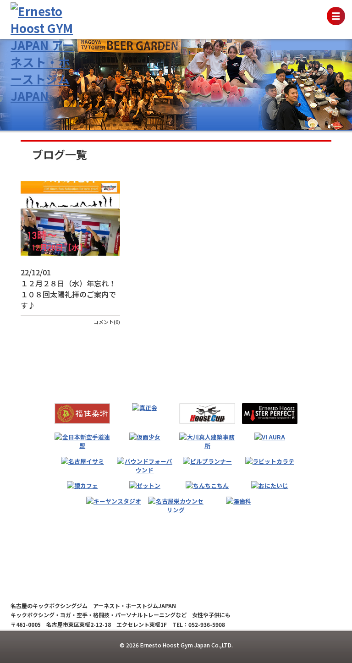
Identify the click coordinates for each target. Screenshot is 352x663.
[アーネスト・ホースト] (269, 413)
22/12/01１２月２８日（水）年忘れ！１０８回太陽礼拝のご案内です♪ (68, 289)
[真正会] (144, 407)
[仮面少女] (144, 437)
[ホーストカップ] (207, 413)
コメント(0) (107, 321)
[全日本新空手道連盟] (82, 441)
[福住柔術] (82, 413)
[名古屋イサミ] (82, 461)
